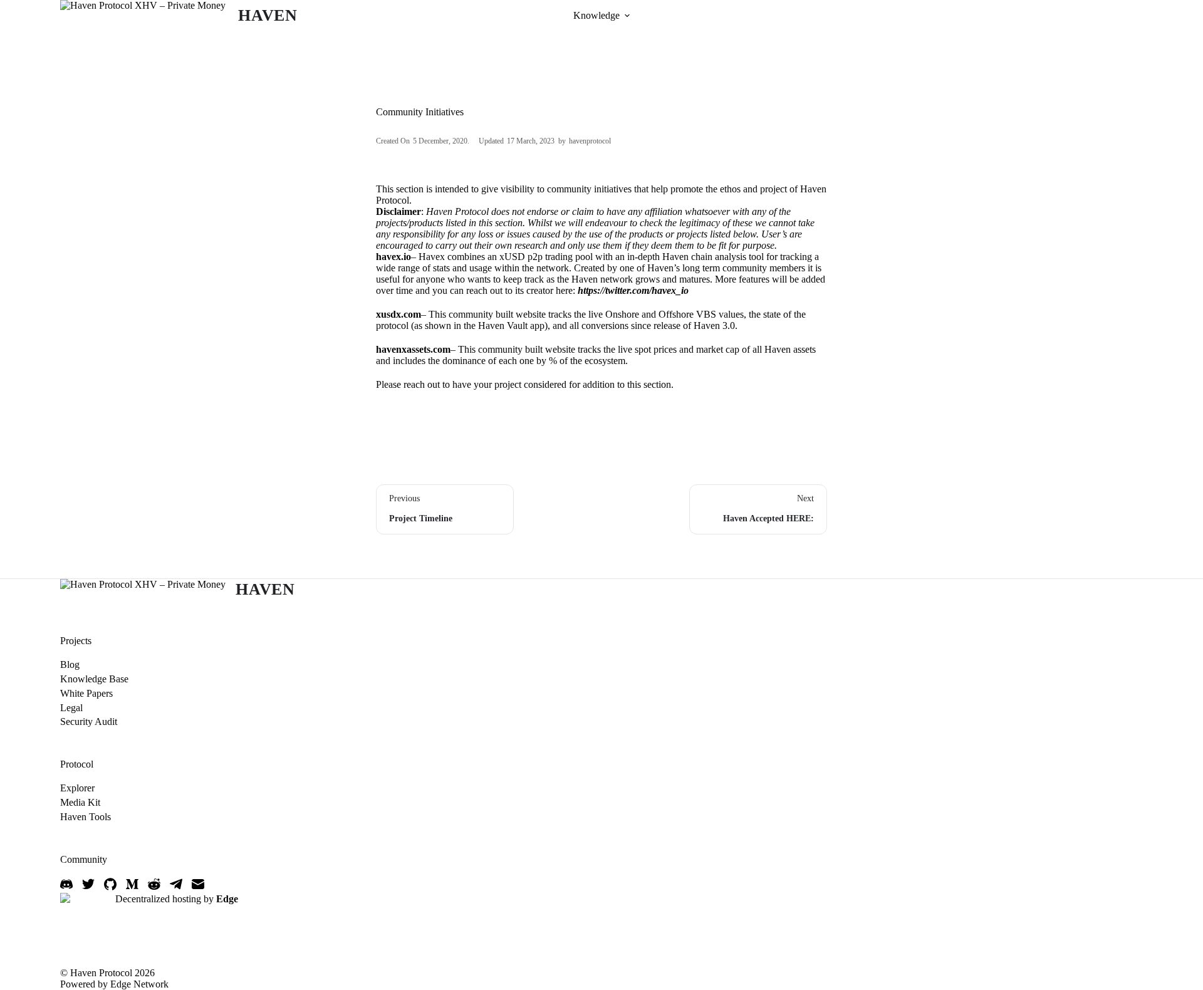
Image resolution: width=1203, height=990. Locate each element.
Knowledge (596, 15)
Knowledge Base (94, 679)
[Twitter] (88, 884)
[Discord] (66, 884)
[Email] (198, 884)
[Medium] (132, 884)
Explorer (77, 788)
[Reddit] (154, 884)
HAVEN (268, 15)
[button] (627, 15)
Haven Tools (85, 816)
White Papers (86, 693)
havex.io (393, 256)
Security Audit (88, 721)
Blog (70, 664)
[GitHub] (110, 884)
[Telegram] (176, 884)
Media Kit (80, 802)
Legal (71, 707)
